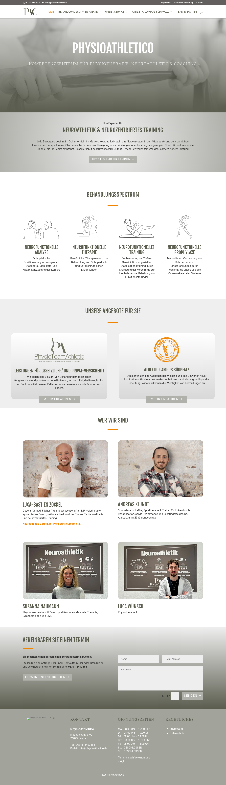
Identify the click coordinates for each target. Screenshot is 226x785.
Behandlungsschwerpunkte (78, 12)
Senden (190, 695)
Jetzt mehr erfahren (111, 159)
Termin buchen (186, 12)
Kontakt (199, 2)
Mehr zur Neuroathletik (67, 523)
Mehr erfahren (57, 399)
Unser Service (114, 12)
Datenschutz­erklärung (183, 2)
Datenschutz (177, 733)
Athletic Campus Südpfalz (150, 12)
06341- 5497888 (85, 744)
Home (50, 12)
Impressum (166, 2)
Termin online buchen (45, 677)
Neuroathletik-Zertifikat (37, 523)
